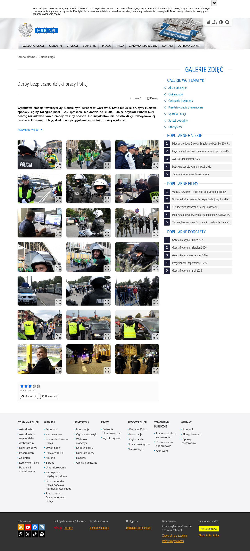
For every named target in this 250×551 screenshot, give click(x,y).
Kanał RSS (21, 527)
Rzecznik (188, 429)
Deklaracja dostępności (138, 528)
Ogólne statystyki (86, 434)
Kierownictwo (54, 434)
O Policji (49, 422)
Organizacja (53, 447)
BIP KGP (68, 528)
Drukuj (154, 98)
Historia (50, 457)
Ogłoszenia (136, 439)
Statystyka (82, 422)
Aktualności (26, 429)
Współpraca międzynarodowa (56, 474)
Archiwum (162, 450)
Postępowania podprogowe (164, 444)
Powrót (138, 98)
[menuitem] (33, 45)
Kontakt (186, 422)
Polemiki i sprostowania (27, 469)
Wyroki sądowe (112, 438)
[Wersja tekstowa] (221, 22)
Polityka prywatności (173, 541)
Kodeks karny (84, 447)
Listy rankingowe (139, 444)
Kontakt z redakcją (99, 528)
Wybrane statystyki (82, 441)
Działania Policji (28, 422)
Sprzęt (50, 462)
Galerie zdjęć (46, 56)
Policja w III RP (55, 452)
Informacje (82, 429)
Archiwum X (26, 442)
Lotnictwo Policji (29, 462)
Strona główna (26, 56)
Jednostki (51, 429)
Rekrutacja (136, 449)
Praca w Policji (137, 422)
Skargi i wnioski (191, 434)
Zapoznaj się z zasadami (174, 535)
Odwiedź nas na (28, 527)
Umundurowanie (56, 467)
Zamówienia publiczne (161, 424)
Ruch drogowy (28, 447)
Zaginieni (24, 457)
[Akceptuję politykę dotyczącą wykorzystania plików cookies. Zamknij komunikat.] (214, 3)
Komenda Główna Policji (57, 441)
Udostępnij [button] (31, 396)
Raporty (81, 457)
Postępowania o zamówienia (166, 435)
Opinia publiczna (86, 462)
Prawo (105, 422)
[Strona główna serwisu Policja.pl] (208, 22)
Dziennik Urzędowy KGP (112, 431)
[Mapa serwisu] (214, 22)
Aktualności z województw (27, 436)
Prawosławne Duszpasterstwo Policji (55, 497)
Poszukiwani (26, 452)
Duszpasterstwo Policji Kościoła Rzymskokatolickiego (58, 485)
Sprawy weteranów (189, 441)
